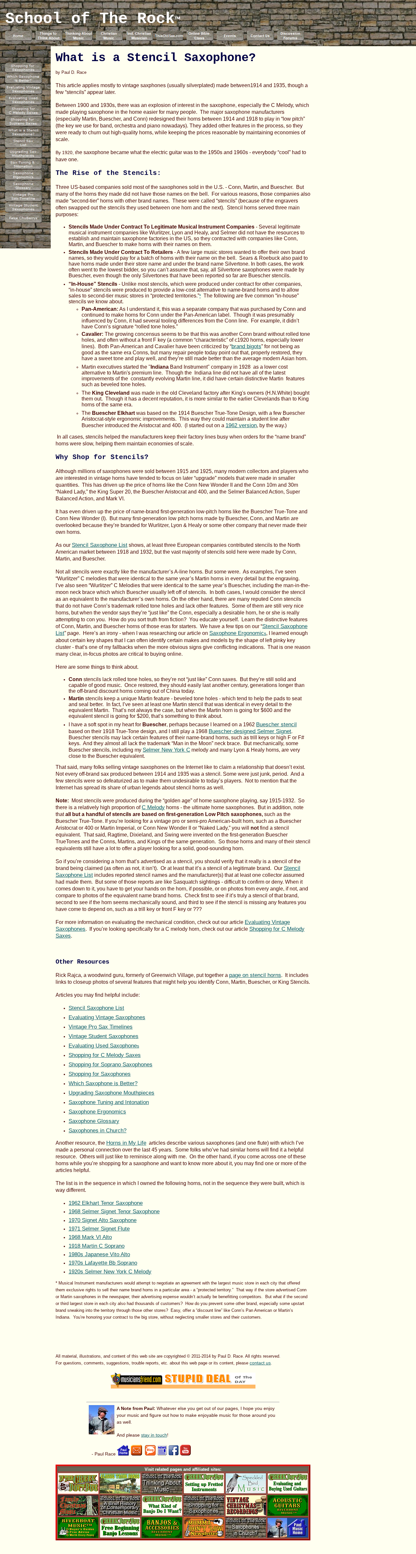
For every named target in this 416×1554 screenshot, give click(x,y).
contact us (260, 1362)
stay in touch (154, 1435)
